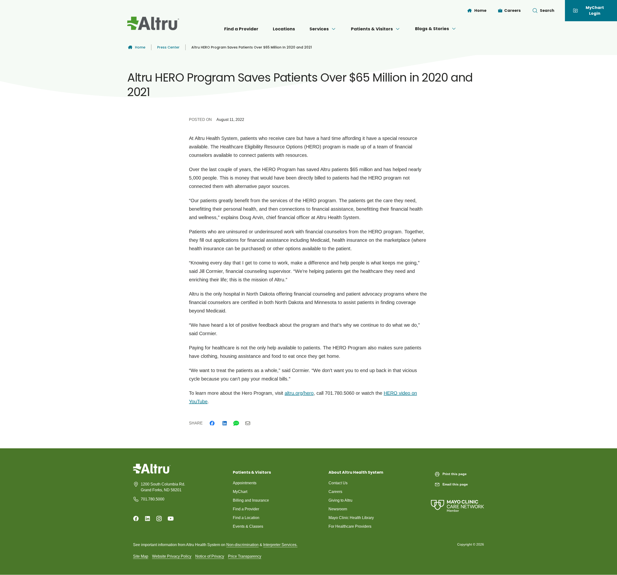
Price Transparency (244, 556)
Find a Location (246, 518)
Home (140, 47)
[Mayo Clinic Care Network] (457, 501)
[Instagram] (159, 518)
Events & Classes (248, 526)
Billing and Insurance (251, 500)
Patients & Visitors (372, 29)
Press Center (168, 47)
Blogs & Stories (432, 29)
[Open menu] (333, 29)
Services (319, 29)
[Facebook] (212, 423)
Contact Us (338, 483)
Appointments (244, 483)
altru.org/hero (299, 393)
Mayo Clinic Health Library (351, 518)
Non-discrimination (242, 545)
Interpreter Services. (280, 545)
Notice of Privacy (209, 556)
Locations (284, 29)
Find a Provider (241, 29)
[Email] (248, 423)
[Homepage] (152, 472)
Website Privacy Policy (171, 556)
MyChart (240, 492)
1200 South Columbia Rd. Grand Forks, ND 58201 (163, 487)
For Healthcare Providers (350, 526)
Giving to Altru (340, 500)
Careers (335, 492)
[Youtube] (171, 518)
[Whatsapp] (236, 423)
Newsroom (338, 509)
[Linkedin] (224, 423)
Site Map (140, 556)
